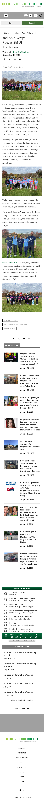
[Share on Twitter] (9, 59)
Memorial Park (9, 328)
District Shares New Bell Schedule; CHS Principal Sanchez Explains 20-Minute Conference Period (29, 559)
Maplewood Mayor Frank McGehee (16, 324)
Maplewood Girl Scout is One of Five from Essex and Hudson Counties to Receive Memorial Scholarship (30, 424)
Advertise (22, 753)
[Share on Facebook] (4, 59)
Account (22, 777)
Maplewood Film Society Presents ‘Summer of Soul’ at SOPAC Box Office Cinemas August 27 (29, 359)
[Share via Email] (20, 59)
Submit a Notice (26, 700)
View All (14, 700)
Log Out (22, 781)
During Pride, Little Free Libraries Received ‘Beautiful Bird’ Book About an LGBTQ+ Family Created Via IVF (29, 513)
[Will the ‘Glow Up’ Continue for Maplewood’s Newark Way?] (11, 445)
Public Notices (22, 758)
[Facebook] (30, 16)
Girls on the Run (9, 262)
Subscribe (22, 748)
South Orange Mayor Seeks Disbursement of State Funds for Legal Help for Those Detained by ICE (29, 402)
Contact (22, 772)
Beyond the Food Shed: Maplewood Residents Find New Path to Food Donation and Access (30, 466)
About (22, 762)
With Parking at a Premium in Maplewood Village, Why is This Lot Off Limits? (29, 537)
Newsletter (22, 767)
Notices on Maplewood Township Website (20, 654)
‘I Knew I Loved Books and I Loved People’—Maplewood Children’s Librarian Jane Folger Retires (29, 380)
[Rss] (36, 16)
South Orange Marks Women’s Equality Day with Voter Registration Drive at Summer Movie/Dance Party (30, 489)
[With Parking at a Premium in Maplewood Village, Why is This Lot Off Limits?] (11, 535)
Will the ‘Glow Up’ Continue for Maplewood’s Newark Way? (30, 445)
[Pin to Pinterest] (15, 59)
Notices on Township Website (18, 675)
